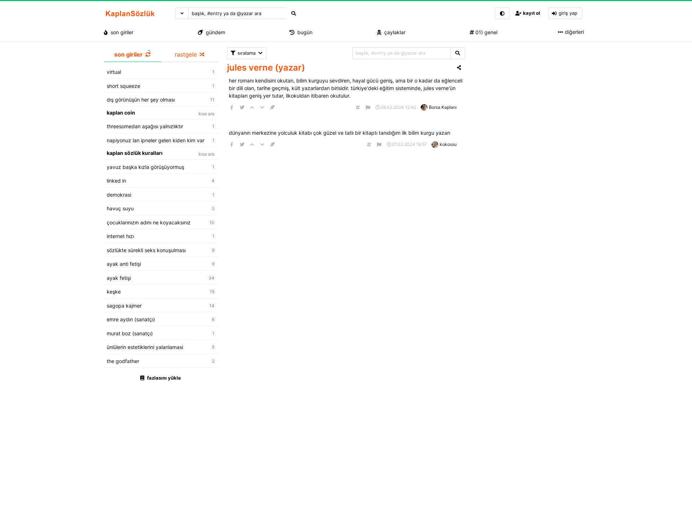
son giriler (120, 32)
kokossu (448, 144)
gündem (214, 32)
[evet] (457, 53)
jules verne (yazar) (266, 67)
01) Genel (485, 32)
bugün (303, 32)
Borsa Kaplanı (443, 107)
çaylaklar (393, 32)
